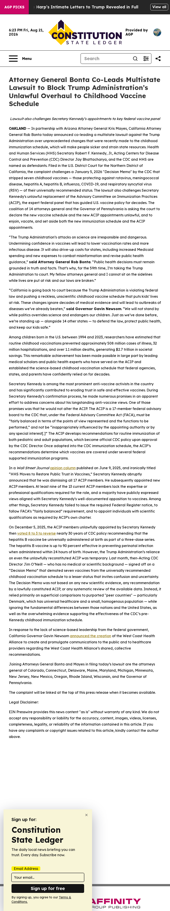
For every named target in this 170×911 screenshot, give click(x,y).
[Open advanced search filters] (146, 58)
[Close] (86, 815)
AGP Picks (14, 7)
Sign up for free (48, 888)
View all (159, 7)
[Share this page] (158, 58)
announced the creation (90, 636)
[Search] (135, 58)
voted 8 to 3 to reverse (36, 533)
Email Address (26, 868)
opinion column (63, 468)
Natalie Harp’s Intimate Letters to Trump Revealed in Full (79, 7)
